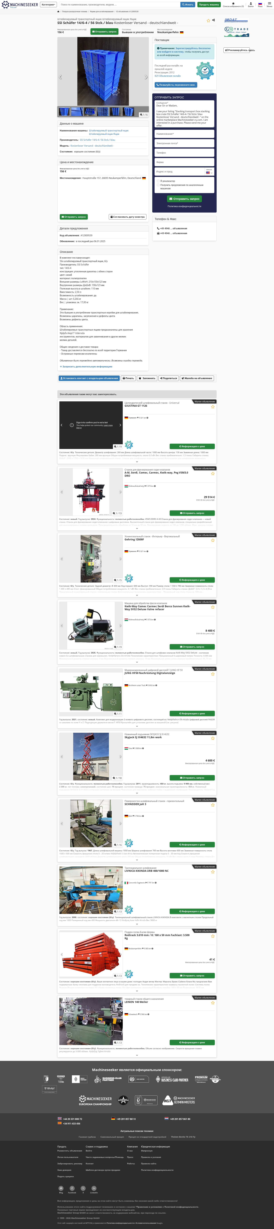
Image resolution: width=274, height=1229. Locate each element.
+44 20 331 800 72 (72, 1119)
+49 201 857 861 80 (180, 1119)
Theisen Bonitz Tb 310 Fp (183, 1136)
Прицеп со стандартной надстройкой (147, 1136)
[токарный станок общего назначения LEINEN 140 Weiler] (91, 1021)
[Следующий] (145, 77)
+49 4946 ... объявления (173, 228)
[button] (269, 4)
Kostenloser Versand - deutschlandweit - (92, 145)
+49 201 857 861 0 (126, 1119)
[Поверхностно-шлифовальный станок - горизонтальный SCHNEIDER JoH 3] (91, 823)
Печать (129, 378)
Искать (189, 4)
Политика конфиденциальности (184, 206)
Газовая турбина (87, 1136)
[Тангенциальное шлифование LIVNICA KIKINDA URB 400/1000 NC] (91, 890)
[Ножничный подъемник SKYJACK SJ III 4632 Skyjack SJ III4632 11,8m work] (91, 756)
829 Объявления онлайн (168, 75)
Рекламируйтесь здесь (239, 50)
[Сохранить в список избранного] (208, 21)
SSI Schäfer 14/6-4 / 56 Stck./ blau (97, 139)
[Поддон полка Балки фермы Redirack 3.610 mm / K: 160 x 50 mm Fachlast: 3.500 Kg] (91, 954)
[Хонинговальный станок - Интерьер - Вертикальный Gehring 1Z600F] (91, 559)
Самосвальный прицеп (112, 1136)
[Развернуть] (137, 461)
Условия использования (146, 1223)
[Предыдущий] (60, 77)
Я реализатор (167, 181)
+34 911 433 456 (71, 1123)
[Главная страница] (58, 11)
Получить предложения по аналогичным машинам (181, 186)
